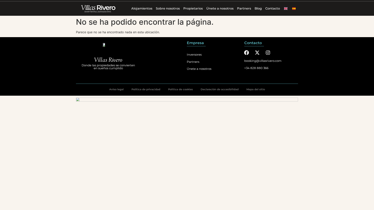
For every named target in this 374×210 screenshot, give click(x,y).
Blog (258, 8)
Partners (244, 8)
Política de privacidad (145, 89)
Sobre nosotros (168, 8)
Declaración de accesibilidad (220, 89)
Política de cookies (180, 89)
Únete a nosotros (220, 8)
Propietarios (193, 8)
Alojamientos (141, 8)
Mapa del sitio (255, 89)
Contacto (272, 8)
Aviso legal (116, 89)
